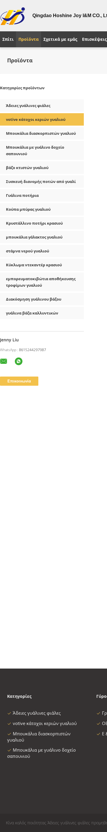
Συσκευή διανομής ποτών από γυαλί (41, 181)
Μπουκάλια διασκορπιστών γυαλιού (41, 133)
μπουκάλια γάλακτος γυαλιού (34, 237)
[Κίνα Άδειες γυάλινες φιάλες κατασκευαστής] (12, 15)
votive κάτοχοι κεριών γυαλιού (35, 119)
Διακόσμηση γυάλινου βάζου (33, 299)
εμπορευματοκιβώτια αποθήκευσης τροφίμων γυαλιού (40, 282)
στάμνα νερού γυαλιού (27, 251)
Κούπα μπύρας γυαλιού (28, 209)
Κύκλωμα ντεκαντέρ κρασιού (34, 264)
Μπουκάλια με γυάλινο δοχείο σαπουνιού (35, 150)
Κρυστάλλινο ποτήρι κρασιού (34, 223)
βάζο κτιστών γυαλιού (27, 167)
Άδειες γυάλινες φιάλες (28, 105)
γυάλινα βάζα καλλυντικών (32, 313)
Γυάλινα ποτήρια (22, 195)
